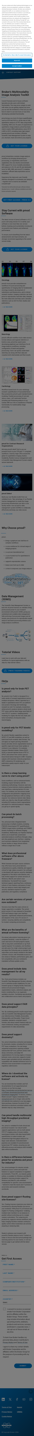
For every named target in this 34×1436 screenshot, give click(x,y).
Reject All (17, 60)
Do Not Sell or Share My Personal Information (17, 55)
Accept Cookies (17, 66)
